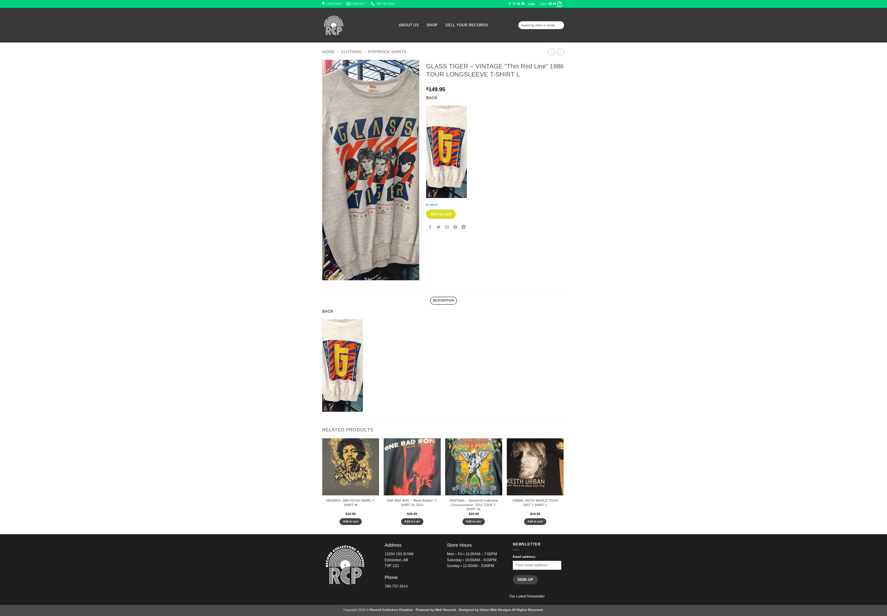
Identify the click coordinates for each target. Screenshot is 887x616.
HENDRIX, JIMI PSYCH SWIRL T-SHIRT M (350, 503)
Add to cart (441, 214)
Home (328, 51)
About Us (409, 25)
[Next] (563, 486)
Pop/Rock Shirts (387, 51)
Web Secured (445, 610)
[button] (531, 4)
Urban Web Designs (495, 610)
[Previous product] (560, 51)
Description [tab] (443, 300)
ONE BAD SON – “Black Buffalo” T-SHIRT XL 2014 (412, 503)
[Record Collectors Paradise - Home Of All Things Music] (341, 25)
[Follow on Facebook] (509, 4)
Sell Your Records (466, 25)
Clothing (351, 51)
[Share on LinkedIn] (464, 227)
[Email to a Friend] (447, 227)
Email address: (524, 556)
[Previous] (322, 486)
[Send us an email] (518, 4)
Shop (432, 25)
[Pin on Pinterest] (455, 227)
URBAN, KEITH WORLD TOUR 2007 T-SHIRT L (535, 503)
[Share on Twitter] (439, 227)
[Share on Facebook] (430, 227)
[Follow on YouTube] (523, 4)
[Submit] (560, 25)
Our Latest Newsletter (527, 596)
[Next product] (551, 51)
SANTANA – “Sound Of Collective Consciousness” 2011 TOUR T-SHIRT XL (474, 505)
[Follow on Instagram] (514, 4)
